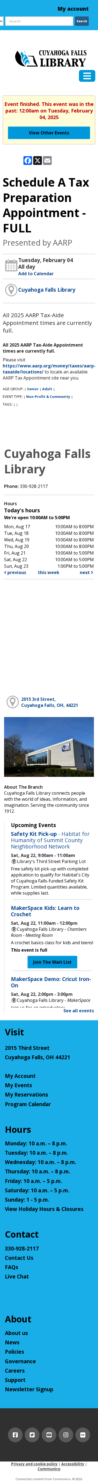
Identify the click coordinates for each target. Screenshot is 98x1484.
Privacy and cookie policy (34, 1463)
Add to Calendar (36, 274)
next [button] (85, 572)
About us (16, 1333)
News (12, 1342)
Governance (20, 1361)
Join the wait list (52, 962)
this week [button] (48, 572)
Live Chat (17, 1276)
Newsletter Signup (29, 1389)
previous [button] (16, 572)
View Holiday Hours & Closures (44, 1209)
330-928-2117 (22, 1248)
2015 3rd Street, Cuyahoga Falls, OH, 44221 (49, 702)
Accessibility (72, 1463)
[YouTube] (49, 1434)
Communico (49, 1468)
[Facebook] (15, 1434)
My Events (18, 1085)
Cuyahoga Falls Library (46, 289)
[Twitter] (32, 1434)
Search (81, 21)
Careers (15, 1370)
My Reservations (26, 1094)
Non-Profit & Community (48, 396)
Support (15, 1380)
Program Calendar (28, 1104)
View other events (49, 133)
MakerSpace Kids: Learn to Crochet (45, 911)
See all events (78, 1011)
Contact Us (19, 1257)
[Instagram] (66, 1434)
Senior (33, 388)
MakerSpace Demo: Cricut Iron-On (51, 982)
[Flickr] (82, 1434)
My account (73, 8)
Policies (14, 1351)
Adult (47, 388)
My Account (20, 1076)
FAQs (11, 1267)
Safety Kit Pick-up (50, 840)
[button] (87, 76)
